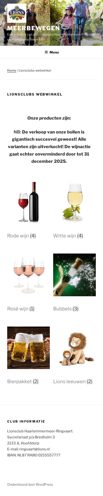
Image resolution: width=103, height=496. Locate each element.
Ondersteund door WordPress (30, 484)
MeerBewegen (33, 28)
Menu (54, 52)
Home (11, 70)
